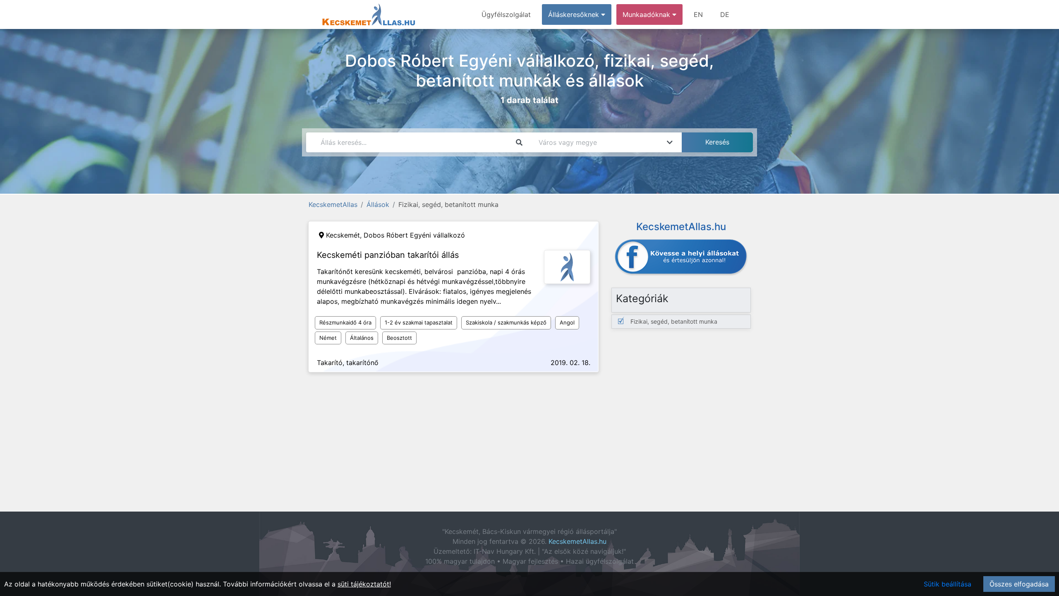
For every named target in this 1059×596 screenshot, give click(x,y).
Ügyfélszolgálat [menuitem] (506, 14)
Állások (378, 204)
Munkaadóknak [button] (647, 14)
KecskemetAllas (333, 204)
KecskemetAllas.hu (577, 541)
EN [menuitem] (698, 14)
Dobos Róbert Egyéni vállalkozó (414, 235)
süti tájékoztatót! (364, 584)
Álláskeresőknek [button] (574, 14)
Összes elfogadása (1019, 584)
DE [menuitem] (724, 14)
